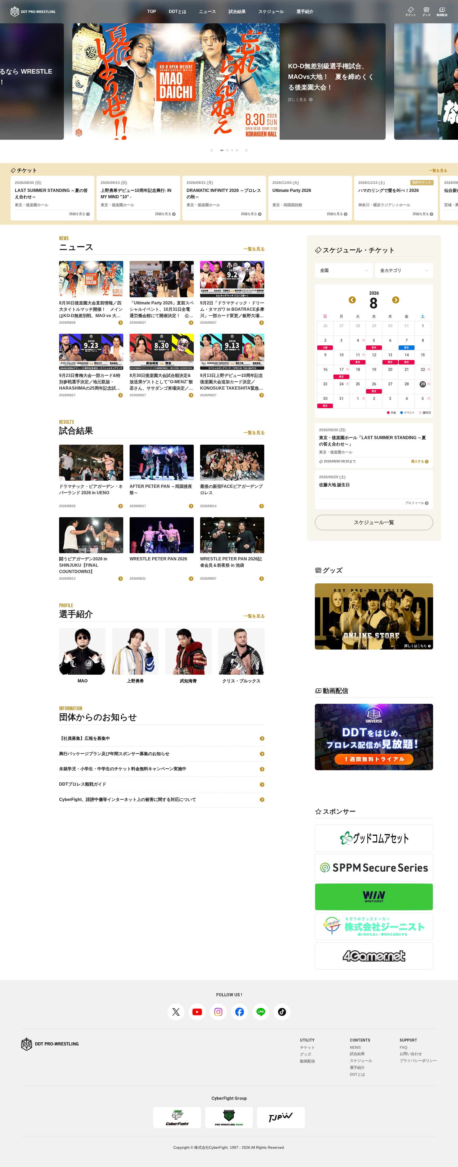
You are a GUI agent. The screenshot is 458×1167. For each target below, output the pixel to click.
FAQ (403, 1047)
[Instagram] (218, 1011)
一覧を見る (438, 170)
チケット (307, 1047)
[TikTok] (282, 1011)
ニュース (207, 11)
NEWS (355, 1047)
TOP (151, 11)
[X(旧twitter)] (176, 1011)
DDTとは (177, 11)
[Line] (260, 1011)
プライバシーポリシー (418, 1060)
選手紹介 (305, 11)
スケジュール (271, 11)
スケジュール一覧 (374, 522)
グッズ (305, 1054)
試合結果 (237, 11)
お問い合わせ (411, 1054)
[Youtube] (197, 1011)
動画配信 (307, 1061)
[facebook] (239, 1011)
